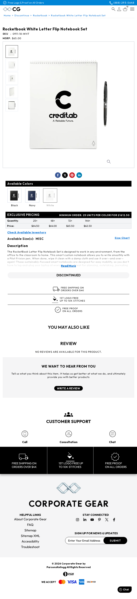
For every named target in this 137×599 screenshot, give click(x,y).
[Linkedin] (85, 519)
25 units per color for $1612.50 (94, 215)
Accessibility (30, 541)
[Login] (119, 9)
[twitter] (65, 175)
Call (24, 442)
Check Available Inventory (26, 232)
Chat (112, 442)
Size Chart (122, 237)
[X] (106, 519)
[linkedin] (79, 175)
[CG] (19, 9)
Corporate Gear (72, 563)
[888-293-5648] (25, 434)
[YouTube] (92, 519)
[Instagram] (77, 519)
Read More (68, 266)
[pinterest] (72, 175)
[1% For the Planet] (68, 574)
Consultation (68, 442)
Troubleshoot (30, 547)
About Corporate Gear (30, 519)
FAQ (30, 525)
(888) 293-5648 (123, 2)
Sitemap (30, 530)
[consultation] (68, 434)
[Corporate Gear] (68, 494)
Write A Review (68, 388)
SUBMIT (115, 540)
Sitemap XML (30, 536)
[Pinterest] (99, 519)
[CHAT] (112, 434)
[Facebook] (114, 519)
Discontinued (69, 275)
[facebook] (58, 175)
